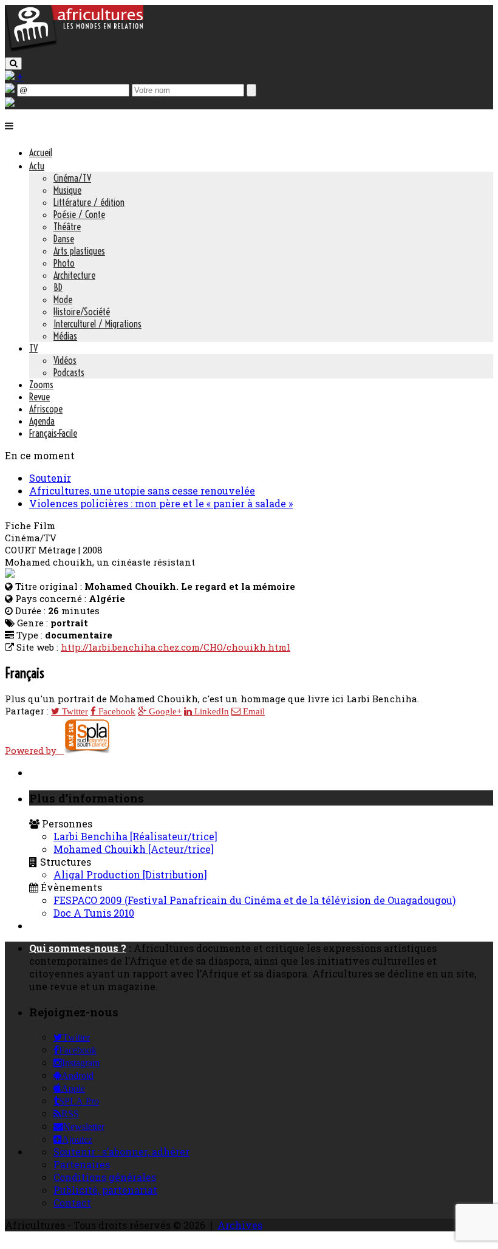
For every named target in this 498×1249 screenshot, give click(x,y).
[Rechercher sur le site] (13, 63)
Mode (62, 299)
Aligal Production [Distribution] (130, 874)
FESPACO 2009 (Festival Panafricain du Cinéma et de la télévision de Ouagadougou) (254, 900)
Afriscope (46, 409)
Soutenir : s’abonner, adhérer (121, 1151)
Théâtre (67, 227)
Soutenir (50, 477)
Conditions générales (104, 1177)
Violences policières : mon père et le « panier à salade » (161, 503)
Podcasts (68, 372)
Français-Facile (53, 433)
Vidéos (65, 360)
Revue (39, 397)
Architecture (74, 275)
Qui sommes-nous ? (77, 948)
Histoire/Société (81, 312)
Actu (36, 166)
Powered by (34, 750)
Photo (64, 263)
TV (33, 348)
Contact (72, 1202)
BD (58, 287)
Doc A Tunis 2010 (93, 912)
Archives (239, 1225)
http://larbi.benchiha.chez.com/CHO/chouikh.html (175, 647)
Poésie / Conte (79, 214)
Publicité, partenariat (105, 1189)
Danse (63, 239)
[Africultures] (74, 49)
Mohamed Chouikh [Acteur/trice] (133, 849)
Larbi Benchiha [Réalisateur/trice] (135, 836)
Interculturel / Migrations (97, 324)
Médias (65, 336)
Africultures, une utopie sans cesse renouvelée (142, 490)
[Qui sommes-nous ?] (10, 103)
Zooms (41, 384)
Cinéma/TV (72, 178)
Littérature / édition (88, 202)
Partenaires (81, 1164)
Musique (67, 190)
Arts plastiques (79, 251)
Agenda (42, 421)
